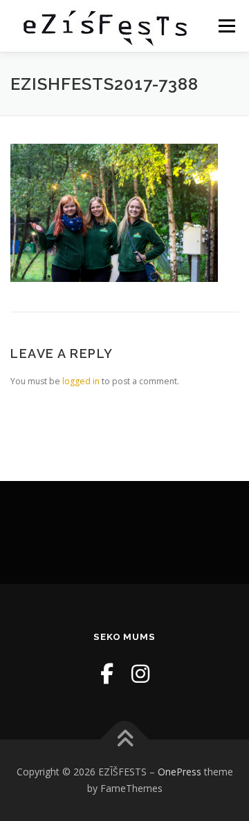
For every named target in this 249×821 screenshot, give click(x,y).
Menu (225, 26)
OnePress (179, 771)
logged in (81, 381)
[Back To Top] (124, 739)
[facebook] (106, 673)
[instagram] (140, 673)
